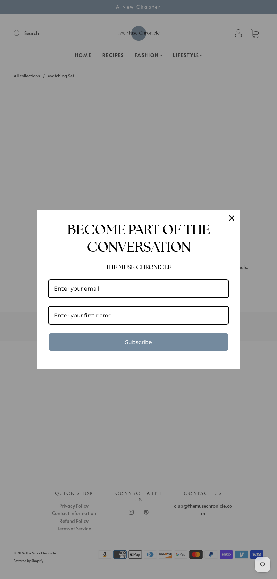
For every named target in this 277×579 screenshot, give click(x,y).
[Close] (232, 218)
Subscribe (138, 342)
